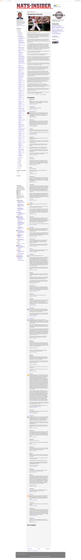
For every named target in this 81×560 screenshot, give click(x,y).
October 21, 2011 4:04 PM (33, 246)
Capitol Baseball (20, 255)
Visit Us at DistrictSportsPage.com (21, 236)
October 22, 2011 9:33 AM (33, 472)
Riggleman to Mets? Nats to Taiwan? (21, 103)
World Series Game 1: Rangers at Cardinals (21, 73)
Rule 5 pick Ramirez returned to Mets (21, 76)
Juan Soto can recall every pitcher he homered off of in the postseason (57, 25)
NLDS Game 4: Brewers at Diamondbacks (21, 125)
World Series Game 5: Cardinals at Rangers (21, 56)
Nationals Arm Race (20, 204)
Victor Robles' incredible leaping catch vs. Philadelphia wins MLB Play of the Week (57, 30)
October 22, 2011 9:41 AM (33, 486)
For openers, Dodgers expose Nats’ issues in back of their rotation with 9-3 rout (21, 219)
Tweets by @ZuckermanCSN (56, 37)
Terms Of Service (19, 554)
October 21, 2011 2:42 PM (33, 126)
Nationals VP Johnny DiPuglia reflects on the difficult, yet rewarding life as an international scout (58, 28)
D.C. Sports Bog (20, 230)
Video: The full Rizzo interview (21, 65)
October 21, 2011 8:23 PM (33, 338)
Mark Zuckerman (32, 111)
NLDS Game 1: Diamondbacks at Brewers (20, 155)
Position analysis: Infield (21, 136)
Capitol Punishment (20, 239)
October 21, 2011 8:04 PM (33, 305)
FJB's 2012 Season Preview (21, 243)
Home (39, 548)
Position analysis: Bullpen (21, 119)
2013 (18, 29)
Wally (30, 373)
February (19, 165)
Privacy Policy (24, 554)
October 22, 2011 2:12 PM (33, 515)
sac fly (33, 519)
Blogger (49, 556)
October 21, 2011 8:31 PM (33, 352)
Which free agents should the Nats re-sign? (21, 38)
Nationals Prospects (20, 201)
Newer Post (29, 548)
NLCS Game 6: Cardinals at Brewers (21, 81)
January (19, 166)
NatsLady (31, 254)
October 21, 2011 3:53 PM (33, 236)
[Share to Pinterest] (45, 94)
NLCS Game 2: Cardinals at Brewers (21, 105)
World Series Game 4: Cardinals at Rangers (21, 60)
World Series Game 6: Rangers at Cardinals (21, 47)
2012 (18, 30)
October (19, 35)
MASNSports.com (20, 245)
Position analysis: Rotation (20, 123)
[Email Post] (40, 94)
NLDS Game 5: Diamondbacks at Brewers (20, 118)
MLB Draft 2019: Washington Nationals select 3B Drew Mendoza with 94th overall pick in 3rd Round (21, 223)
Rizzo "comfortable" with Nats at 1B (21, 69)
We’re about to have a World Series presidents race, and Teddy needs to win (21, 214)
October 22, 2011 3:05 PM (33, 522)
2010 (18, 168)
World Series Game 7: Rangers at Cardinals (21, 42)
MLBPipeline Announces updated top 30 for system (21, 205)
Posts (18, 171)
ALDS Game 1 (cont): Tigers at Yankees (21, 149)
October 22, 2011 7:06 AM (33, 444)
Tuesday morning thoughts (20, 54)
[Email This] (41, 94)
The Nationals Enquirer (21, 260)
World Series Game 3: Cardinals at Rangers (21, 62)
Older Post (48, 548)
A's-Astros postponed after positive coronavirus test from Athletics (57, 33)
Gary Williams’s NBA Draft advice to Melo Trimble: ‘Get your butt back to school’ (21, 232)
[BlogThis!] (42, 94)
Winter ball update (20, 79)
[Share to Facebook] (44, 94)
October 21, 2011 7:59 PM (33, 296)
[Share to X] (43, 94)
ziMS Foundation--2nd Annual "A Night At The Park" (21, 251)
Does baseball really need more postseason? (21, 58)
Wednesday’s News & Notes (21, 202)
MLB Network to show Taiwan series (21, 52)
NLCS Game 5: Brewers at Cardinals (21, 84)
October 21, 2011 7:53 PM (33, 291)
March (19, 164)
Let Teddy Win (20, 212)
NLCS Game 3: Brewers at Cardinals (21, 95)
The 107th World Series (21, 74)
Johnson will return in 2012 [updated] (21, 36)
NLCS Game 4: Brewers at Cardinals (21, 90)
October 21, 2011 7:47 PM (33, 283)
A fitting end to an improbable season (21, 40)
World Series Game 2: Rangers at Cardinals (21, 67)
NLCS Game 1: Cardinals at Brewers (21, 112)
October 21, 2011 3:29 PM (33, 214)
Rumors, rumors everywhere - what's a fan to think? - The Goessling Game (21, 247)
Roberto (31, 227)
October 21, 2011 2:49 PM (33, 134)
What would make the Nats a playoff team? (21, 108)
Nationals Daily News (21, 253)
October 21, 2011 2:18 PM (33, 117)
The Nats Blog (20, 258)
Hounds (41, 490)
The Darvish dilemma (21, 49)
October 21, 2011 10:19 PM (33, 407)
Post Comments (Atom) (34, 550)
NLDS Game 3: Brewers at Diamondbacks (21, 129)
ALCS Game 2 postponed (21, 110)
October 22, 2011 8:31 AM (33, 466)
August (19, 158)
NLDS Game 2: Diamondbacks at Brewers (20, 145)
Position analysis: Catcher (21, 141)
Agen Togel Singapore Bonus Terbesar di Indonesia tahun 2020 (21, 210)
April (19, 163)
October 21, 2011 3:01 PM (33, 200)
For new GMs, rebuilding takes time (21, 94)
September (19, 157)
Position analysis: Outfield (21, 128)
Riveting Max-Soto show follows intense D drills (21, 228)
